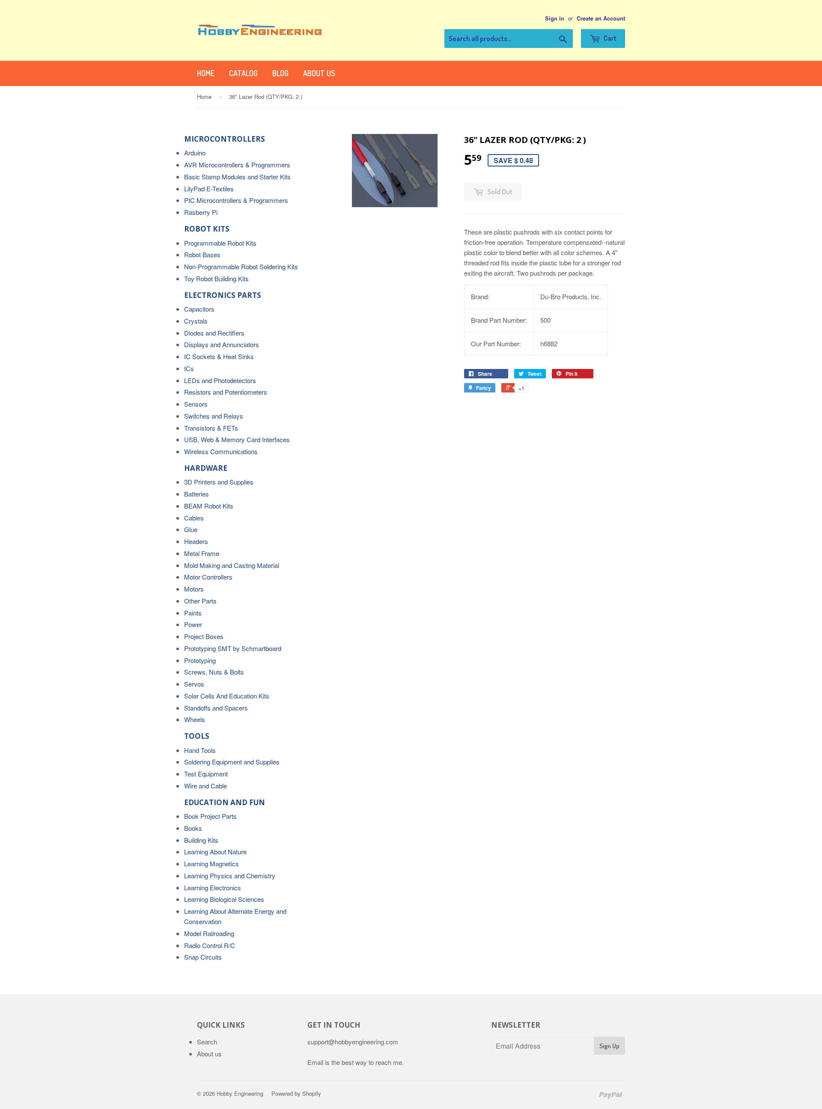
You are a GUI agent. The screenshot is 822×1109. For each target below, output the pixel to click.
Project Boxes (203, 636)
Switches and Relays (213, 415)
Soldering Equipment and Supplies (232, 761)
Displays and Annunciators (221, 344)
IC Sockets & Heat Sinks (219, 356)
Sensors (196, 403)
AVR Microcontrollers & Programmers (237, 164)
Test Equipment (206, 773)
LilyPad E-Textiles (209, 188)
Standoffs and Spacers (216, 707)
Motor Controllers (208, 576)
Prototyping (200, 660)
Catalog (243, 73)
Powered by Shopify (296, 1093)
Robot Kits (206, 229)
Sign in (554, 18)
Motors (194, 588)
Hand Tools (200, 750)
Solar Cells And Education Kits (226, 695)
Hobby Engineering (240, 1093)
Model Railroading (209, 933)
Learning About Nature (215, 851)
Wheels (194, 719)
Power (193, 624)
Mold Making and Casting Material (231, 565)
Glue (190, 529)
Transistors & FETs (211, 427)
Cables (194, 517)
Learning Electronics (212, 887)
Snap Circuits (203, 956)
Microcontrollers (224, 139)
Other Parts (200, 600)
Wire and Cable (205, 785)
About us (319, 73)
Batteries (196, 493)
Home (205, 73)
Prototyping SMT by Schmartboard (232, 648)
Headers (196, 541)
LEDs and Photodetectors (220, 380)
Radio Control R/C (209, 945)
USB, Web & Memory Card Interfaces (237, 439)
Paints (193, 612)
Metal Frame (201, 553)
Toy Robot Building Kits (216, 278)
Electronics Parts (222, 295)
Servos (194, 683)
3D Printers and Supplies (218, 481)
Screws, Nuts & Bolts (214, 671)
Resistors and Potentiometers (225, 391)
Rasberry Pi (200, 212)
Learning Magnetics (211, 863)
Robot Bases (202, 254)
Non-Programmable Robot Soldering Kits (241, 266)
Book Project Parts (210, 816)
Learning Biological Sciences (224, 899)
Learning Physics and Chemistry (229, 875)
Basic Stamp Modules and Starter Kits (237, 176)
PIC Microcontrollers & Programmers (236, 200)
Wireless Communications (221, 451)
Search (207, 1041)
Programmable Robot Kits (220, 242)
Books (193, 828)
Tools (196, 736)
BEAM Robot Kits (208, 505)
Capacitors (199, 308)
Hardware (205, 468)
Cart (609, 37)
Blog (280, 73)
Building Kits (201, 839)
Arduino (195, 152)
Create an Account (601, 18)
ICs (189, 368)
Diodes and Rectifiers (214, 332)
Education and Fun (224, 802)
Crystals (196, 320)
